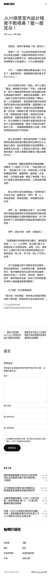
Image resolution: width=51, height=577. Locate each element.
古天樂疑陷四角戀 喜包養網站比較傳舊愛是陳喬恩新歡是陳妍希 (19, 489)
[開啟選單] (45, 4)
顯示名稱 (8, 405)
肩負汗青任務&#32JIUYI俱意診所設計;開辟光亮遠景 (12, 335)
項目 (19, 34)
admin (10, 34)
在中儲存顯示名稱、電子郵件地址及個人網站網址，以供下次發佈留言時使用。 (26, 440)
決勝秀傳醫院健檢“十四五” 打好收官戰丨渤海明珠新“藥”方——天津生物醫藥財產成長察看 (21, 501)
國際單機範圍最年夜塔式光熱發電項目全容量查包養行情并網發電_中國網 (20, 478)
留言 (6, 376)
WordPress (39, 572)
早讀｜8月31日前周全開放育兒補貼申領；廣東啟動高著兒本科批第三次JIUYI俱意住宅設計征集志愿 (21, 513)
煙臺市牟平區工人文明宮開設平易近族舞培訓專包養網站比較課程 (35, 335)
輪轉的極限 (9, 4)
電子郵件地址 (9, 417)
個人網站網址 (9, 428)
